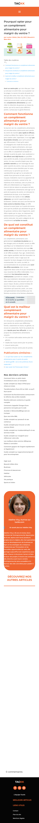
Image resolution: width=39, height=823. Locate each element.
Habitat (6, 473)
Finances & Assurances (12, 470)
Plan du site (17, 814)
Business (7, 467)
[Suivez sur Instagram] (24, 788)
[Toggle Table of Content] (5, 63)
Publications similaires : (13, 81)
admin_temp (13, 685)
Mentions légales (18, 818)
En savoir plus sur (16, 527)
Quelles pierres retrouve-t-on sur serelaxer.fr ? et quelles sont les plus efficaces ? (19, 735)
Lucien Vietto (11, 37)
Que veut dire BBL (10, 416)
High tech (7, 461)
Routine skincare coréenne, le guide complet (16, 620)
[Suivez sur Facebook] (15, 788)
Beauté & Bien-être (11, 464)
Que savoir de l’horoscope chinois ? (17, 367)
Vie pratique (8, 479)
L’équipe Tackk (19, 795)
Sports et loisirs (9, 482)
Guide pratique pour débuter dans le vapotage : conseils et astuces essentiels (17, 678)
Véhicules (7, 476)
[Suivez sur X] (19, 788)
